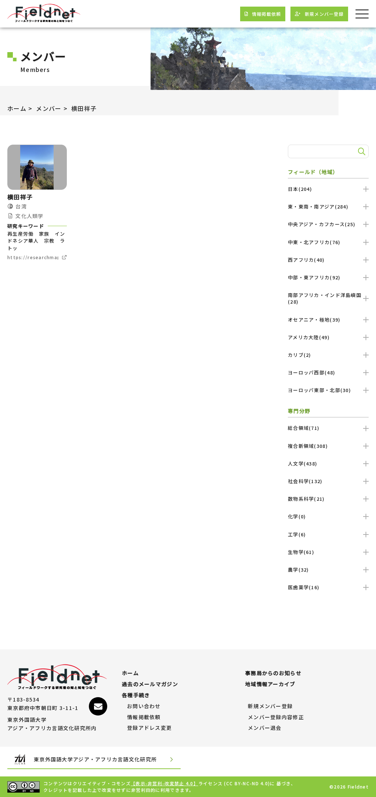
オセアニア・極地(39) (314, 319)
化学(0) (297, 516)
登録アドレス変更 (149, 728)
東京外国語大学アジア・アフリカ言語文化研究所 (95, 759)
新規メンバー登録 (270, 706)
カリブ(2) (299, 354)
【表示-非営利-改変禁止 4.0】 (164, 783)
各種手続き (136, 695)
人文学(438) (302, 463)
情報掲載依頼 (144, 717)
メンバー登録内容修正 (276, 717)
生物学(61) (301, 551)
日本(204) (300, 188)
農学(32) (298, 569)
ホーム (16, 108)
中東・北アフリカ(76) (314, 242)
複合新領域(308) (308, 445)
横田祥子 (84, 108)
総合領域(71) (303, 427)
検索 (360, 151)
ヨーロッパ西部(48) (311, 372)
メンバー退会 (265, 728)
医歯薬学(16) (303, 587)
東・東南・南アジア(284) (318, 206)
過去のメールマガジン (150, 684)
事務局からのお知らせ (273, 673)
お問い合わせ (144, 706)
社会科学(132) (305, 481)
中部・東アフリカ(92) (314, 277)
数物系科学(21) (306, 498)
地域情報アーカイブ (270, 684)
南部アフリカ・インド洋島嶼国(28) (324, 298)
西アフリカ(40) (306, 259)
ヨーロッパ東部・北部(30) (319, 390)
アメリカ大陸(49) (309, 337)
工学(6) (297, 534)
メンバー (48, 108)
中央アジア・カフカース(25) (321, 224)
